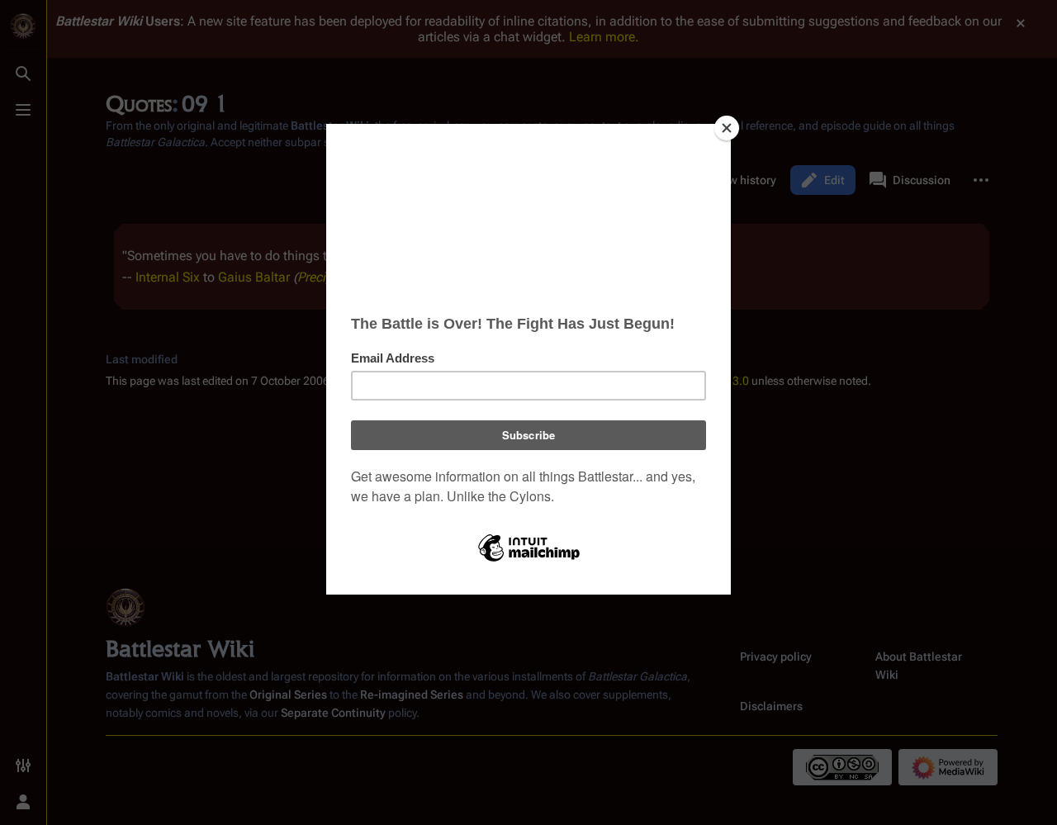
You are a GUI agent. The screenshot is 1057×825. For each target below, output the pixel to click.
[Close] (726, 128)
